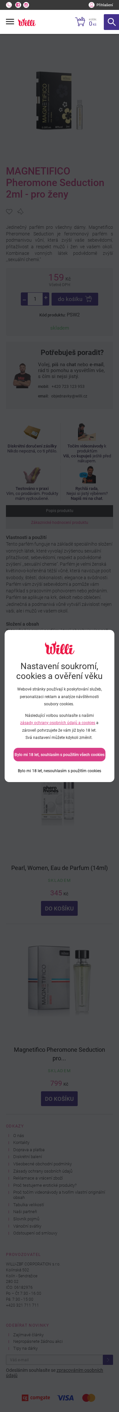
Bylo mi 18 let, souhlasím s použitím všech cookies (59, 754)
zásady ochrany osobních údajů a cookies (57, 722)
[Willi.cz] (26, 22)
